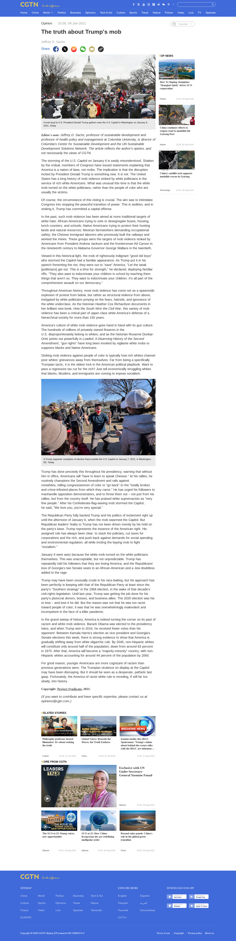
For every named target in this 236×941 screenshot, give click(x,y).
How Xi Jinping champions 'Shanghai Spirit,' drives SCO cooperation (176, 85)
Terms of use (163, 933)
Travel (144, 13)
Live (191, 13)
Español (144, 896)
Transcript (96, 910)
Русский (123, 910)
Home (23, 13)
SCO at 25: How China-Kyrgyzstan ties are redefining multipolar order (98, 836)
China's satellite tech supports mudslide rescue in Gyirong (176, 175)
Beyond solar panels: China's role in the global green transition (136, 836)
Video (180, 13)
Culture (121, 13)
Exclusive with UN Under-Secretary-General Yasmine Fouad (135, 771)
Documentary (147, 910)
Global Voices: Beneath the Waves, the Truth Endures (96, 741)
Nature (157, 13)
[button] (45, 732)
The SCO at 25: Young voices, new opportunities (58, 835)
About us (209, 933)
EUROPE (25, 918)
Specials (211, 13)
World (46, 13)
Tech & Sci (106, 13)
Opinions (90, 13)
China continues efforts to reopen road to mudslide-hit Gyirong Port (175, 130)
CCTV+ (122, 918)
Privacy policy (195, 933)
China (35, 13)
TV (199, 13)
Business (75, 13)
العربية (143, 903)
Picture (169, 13)
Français (123, 903)
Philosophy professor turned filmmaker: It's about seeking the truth (58, 742)
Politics (62, 13)
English (122, 896)
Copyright (179, 933)
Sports (133, 13)
